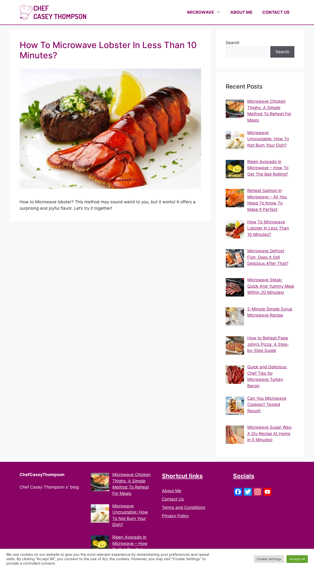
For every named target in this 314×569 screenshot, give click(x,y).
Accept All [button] (297, 559)
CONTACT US (275, 12)
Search (232, 42)
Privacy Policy (175, 515)
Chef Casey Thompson (125, 12)
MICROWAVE (200, 12)
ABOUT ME (241, 12)
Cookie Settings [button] (269, 559)
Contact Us (173, 499)
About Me (171, 490)
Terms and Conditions (183, 507)
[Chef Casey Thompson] (53, 12)
